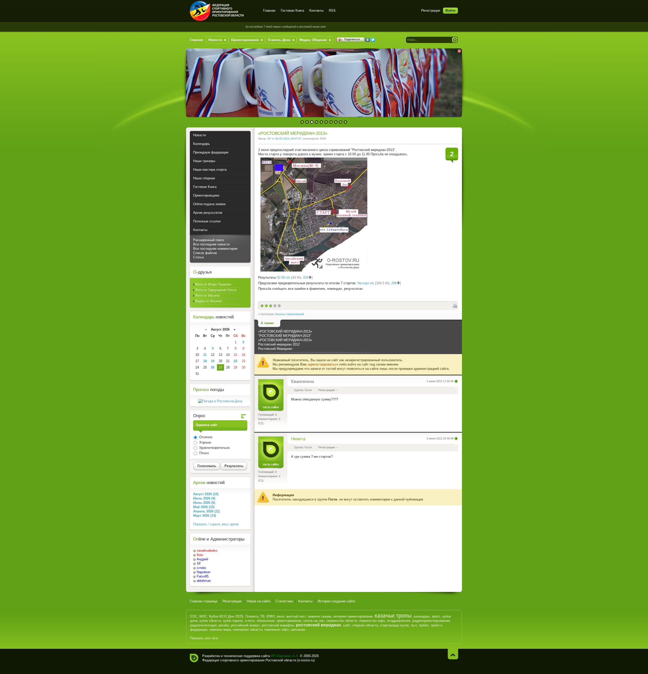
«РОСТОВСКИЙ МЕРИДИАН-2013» (285, 331)
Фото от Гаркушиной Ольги (215, 290)
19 (212, 361)
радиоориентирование (431, 621)
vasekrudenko (207, 550)
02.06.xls (283, 277)
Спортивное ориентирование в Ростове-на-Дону (223, 11)
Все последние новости (211, 244)
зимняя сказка (319, 616)
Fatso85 (203, 576)
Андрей (202, 559)
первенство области (342, 621)
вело (280, 616)
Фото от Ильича (207, 295)
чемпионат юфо (276, 629)
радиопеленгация (203, 625)
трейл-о (436, 625)
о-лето (250, 621)
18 (205, 361)
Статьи (198, 257)
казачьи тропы (393, 615)
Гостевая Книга (292, 10)
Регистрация (430, 10)
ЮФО (271, 616)
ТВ (262, 616)
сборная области (365, 625)
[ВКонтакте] (367, 39)
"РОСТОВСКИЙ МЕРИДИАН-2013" (284, 336)
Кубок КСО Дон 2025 (226, 616)
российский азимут (245, 625)
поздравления (398, 621)
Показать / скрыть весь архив (216, 524)
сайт (346, 625)
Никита (298, 438)
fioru (200, 555)
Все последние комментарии (215, 249)
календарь (422, 616)
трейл (424, 625)
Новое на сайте (258, 601)
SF (269, 138)
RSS (332, 10)
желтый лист (296, 616)
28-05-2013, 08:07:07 (288, 138)
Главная (269, 10)
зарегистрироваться (323, 364)
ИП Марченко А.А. (285, 656)
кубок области (210, 621)
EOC (193, 616)
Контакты (316, 10)
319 (305, 277)
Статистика (284, 601)
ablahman (204, 581)
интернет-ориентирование (353, 616)
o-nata (201, 568)
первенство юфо (372, 621)
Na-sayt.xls (365, 283)
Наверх (453, 653)
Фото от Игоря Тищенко (213, 284)
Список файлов (205, 253)
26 (212, 367)
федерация (198, 629)
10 (345, 122)
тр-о (414, 625)
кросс (436, 616)
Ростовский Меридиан (275, 349)
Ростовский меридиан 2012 (279, 344)
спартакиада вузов (394, 625)
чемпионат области (247, 629)
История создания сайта (336, 601)
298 (394, 283)
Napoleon (203, 572)
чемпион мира (220, 629)
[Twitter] (373, 39)
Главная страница (203, 601)
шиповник (298, 629)
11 (205, 355)
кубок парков (233, 621)
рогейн (224, 625)
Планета (251, 616)
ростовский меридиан (318, 625)
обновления (266, 621)
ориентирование (289, 621)
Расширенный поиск (208, 240)
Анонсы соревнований (289, 314)
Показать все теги (204, 638)
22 (235, 361)
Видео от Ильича (208, 301)
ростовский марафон (278, 625)
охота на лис (314, 621)
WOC (203, 616)
